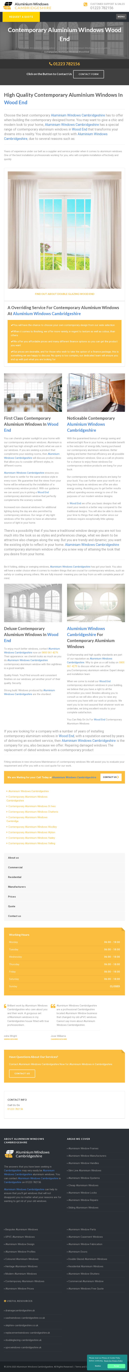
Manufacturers (17, 886)
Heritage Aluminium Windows (21, 1266)
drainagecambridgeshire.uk (20, 1310)
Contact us (14, 916)
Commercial (15, 867)
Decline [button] (98, 1366)
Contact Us (110, 777)
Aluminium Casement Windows (85, 1236)
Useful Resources (19, 1300)
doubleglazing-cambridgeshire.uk (23, 1340)
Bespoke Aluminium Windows (21, 1229)
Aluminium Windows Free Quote (86, 1288)
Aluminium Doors (77, 1251)
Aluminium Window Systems (84, 1178)
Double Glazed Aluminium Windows (87, 1259)
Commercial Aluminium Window (85, 1281)
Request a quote (21, 17)
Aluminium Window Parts (82, 1229)
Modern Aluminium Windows (21, 1273)
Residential (14, 877)
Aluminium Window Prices (19, 1288)
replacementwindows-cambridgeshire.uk (27, 1332)
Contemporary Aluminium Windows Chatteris (33, 811)
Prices (12, 896)
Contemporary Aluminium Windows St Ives (32, 806)
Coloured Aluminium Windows (21, 1259)
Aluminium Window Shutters (83, 1273)
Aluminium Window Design (19, 1244)
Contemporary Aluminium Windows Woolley (32, 826)
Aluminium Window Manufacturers (87, 1155)
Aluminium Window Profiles (20, 1251)
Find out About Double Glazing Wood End (64, 293)
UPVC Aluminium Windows (20, 1236)
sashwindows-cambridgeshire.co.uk (25, 1317)
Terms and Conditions (85, 1366)
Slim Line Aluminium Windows (84, 1170)
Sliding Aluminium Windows (83, 1207)
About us (13, 857)
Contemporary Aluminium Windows (24, 1281)
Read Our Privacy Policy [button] (113, 1361)
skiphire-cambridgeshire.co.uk (21, 1325)
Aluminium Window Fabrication (85, 1244)
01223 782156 (101, 8)
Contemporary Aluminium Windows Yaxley (31, 837)
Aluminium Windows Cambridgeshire (28, 791)
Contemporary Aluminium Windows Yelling (31, 843)
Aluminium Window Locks (82, 1192)
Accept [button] (116, 1366)
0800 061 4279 (50, 652)
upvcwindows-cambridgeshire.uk (23, 1347)
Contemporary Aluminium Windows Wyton (31, 832)
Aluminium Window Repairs (83, 1200)
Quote (11, 906)
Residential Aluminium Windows (85, 1266)
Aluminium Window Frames (83, 1148)
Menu (121, 16)
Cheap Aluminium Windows (83, 1185)
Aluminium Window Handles (83, 1163)
